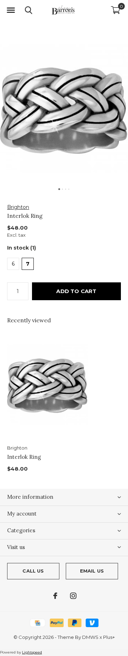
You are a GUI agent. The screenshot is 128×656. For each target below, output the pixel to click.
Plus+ (109, 637)
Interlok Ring (24, 456)
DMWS (90, 637)
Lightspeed (32, 652)
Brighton (18, 207)
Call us (33, 571)
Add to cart (76, 291)
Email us (92, 571)
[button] (10, 10)
